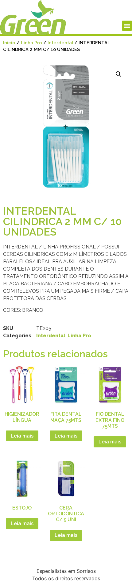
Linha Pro (31, 42)
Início (9, 42)
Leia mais (22, 436)
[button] (127, 26)
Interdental (60, 42)
